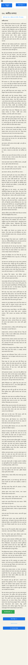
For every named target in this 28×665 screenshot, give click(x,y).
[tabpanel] (14, 317)
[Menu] (2, 1)
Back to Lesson (14, 623)
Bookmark (7, 612)
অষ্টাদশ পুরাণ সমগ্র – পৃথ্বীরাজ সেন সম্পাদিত (10, 17)
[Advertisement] (14, 646)
